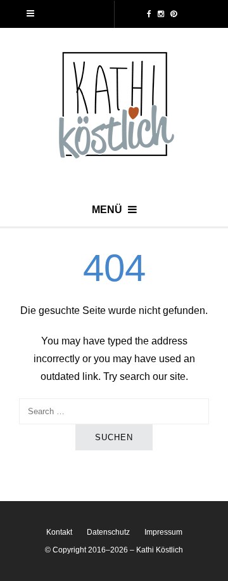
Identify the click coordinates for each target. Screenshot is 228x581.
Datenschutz (108, 532)
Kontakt (59, 532)
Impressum (163, 532)
